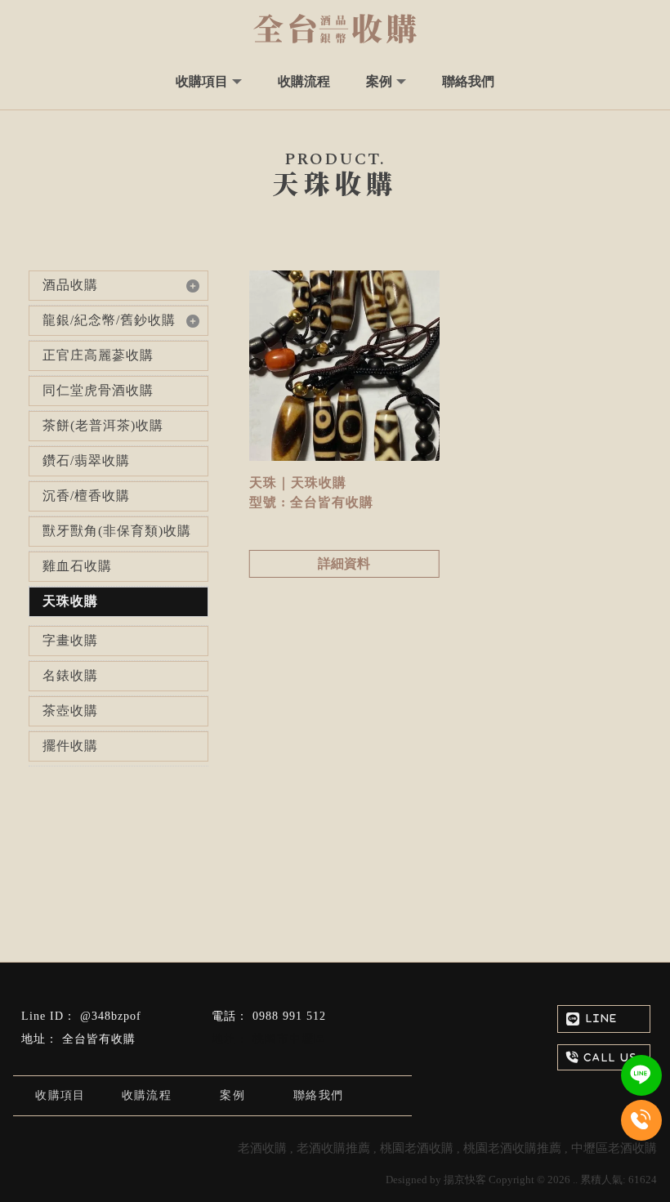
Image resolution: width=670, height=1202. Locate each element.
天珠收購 (70, 601)
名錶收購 (70, 675)
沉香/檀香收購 (86, 496)
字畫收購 (70, 640)
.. (575, 1179)
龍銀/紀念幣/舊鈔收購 (109, 320)
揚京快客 (465, 1179)
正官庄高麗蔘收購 (98, 355)
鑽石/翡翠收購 (86, 460)
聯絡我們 (318, 1095)
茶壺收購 (70, 710)
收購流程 (147, 1095)
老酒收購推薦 (333, 1148)
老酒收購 (262, 1148)
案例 (232, 1095)
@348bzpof (110, 1016)
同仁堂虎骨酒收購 (98, 390)
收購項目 (60, 1095)
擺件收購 (70, 746)
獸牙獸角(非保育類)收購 (116, 531)
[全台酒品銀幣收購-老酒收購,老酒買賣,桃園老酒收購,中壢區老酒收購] (335, 28)
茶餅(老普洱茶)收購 (102, 425)
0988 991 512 (289, 1016)
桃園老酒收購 (416, 1148)
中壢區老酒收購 (614, 1148)
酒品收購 (70, 285)
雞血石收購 (77, 566)
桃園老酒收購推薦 (512, 1148)
